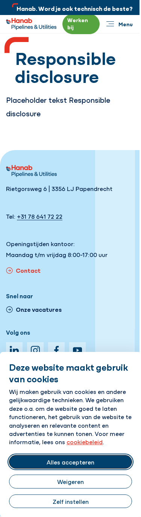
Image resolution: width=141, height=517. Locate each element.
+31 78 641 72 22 (39, 216)
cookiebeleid (85, 441)
